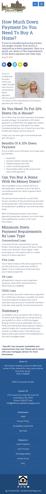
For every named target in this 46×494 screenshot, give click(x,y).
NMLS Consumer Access (23, 382)
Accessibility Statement (23, 426)
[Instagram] (21, 487)
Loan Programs (23, 444)
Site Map (23, 431)
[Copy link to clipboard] (25, 64)
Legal (23, 416)
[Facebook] (18, 487)
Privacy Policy (23, 421)
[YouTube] (28, 487)
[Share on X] (9, 64)
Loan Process (23, 449)
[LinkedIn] (24, 487)
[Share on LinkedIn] (15, 64)
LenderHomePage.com (30, 491)
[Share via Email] (20, 64)
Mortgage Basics (23, 454)
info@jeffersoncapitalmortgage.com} (23, 403)
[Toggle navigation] (41, 4)
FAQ (23, 463)
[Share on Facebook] (4, 64)
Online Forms (23, 459)
